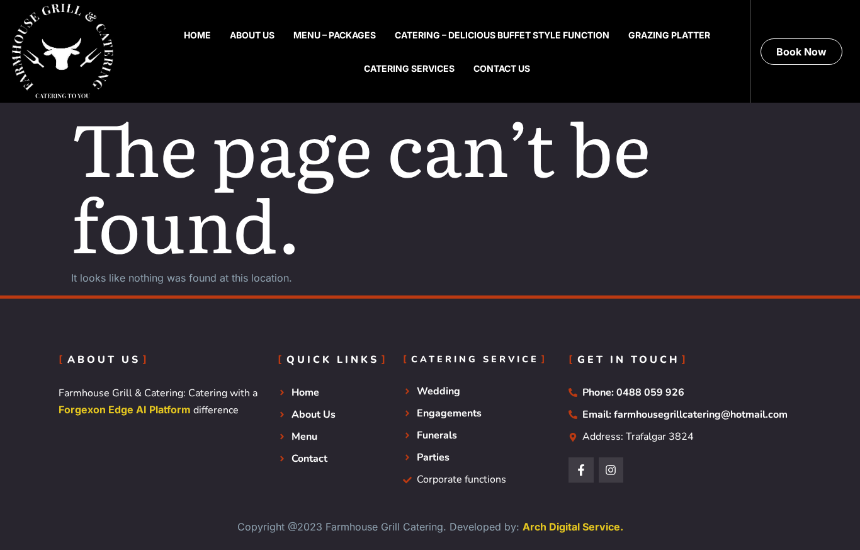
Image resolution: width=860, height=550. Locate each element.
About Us (252, 35)
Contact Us (501, 68)
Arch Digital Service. (573, 526)
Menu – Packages (334, 35)
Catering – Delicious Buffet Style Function (502, 35)
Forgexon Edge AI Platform (125, 409)
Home (197, 35)
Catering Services (409, 68)
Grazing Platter (669, 35)
